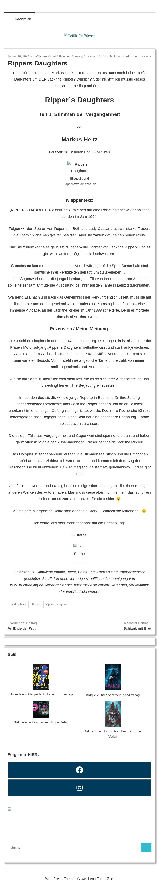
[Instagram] (79, 787)
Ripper (36, 604)
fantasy (78, 56)
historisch (92, 56)
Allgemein (64, 56)
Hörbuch (106, 56)
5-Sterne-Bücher (45, 56)
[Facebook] (79, 770)
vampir (146, 56)
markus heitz (131, 56)
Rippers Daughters (57, 604)
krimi (117, 56)
